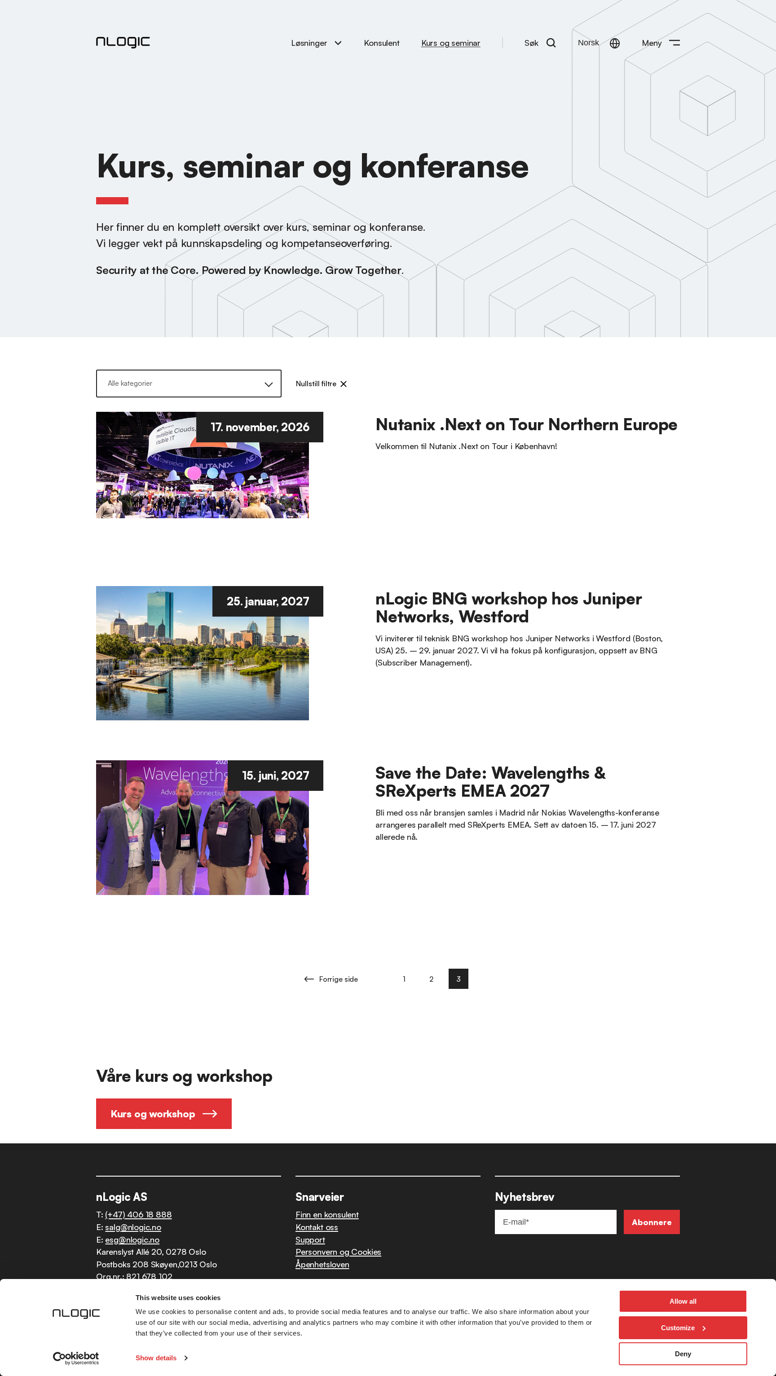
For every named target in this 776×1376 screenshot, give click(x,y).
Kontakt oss (316, 1227)
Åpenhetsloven (322, 1264)
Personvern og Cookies (338, 1251)
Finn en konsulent (327, 1214)
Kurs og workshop (152, 1113)
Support (310, 1239)
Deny (683, 1354)
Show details (156, 1358)
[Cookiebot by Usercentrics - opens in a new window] (76, 1358)
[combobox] (194, 383)
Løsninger (309, 42)
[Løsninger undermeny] (338, 42)
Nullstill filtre (316, 383)
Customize (678, 1328)
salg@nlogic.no (133, 1227)
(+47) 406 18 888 (138, 1214)
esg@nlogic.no (132, 1239)
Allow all (683, 1301)
